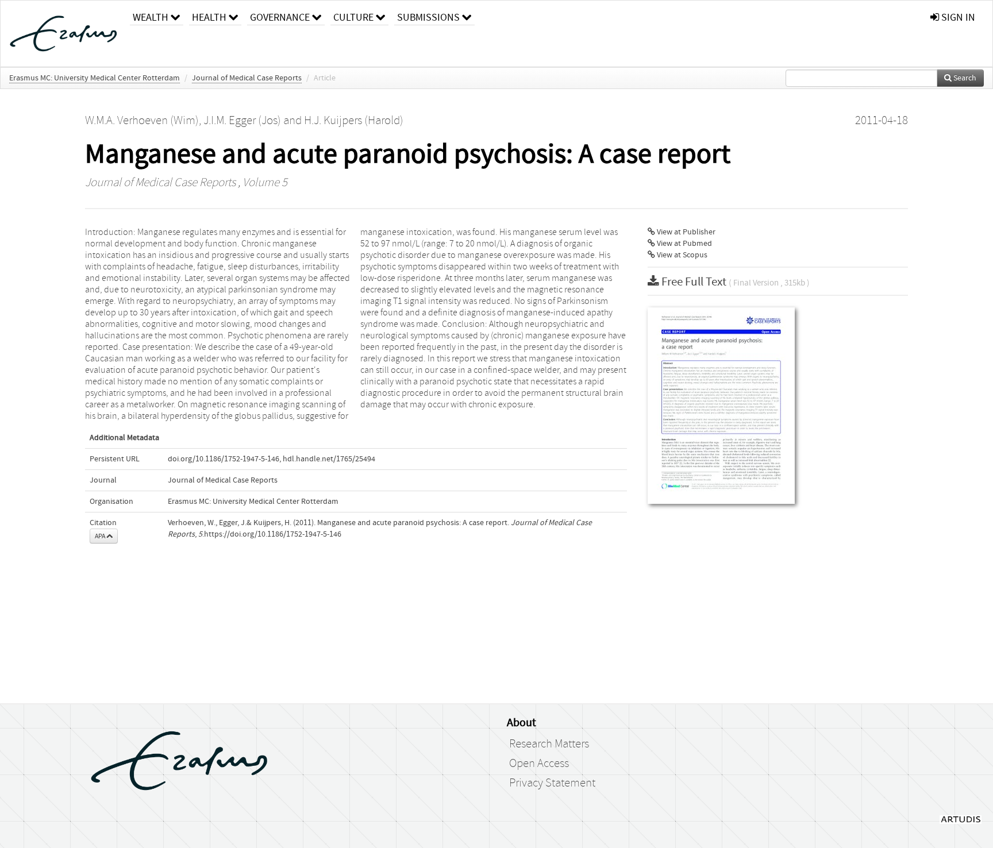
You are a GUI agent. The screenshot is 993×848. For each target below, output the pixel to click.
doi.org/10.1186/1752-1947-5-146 (223, 459)
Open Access (539, 763)
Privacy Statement (552, 783)
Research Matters (549, 744)
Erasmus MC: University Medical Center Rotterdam (94, 78)
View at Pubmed (683, 243)
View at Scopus (681, 255)
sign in (957, 17)
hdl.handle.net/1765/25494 (329, 459)
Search (964, 78)
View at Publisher (685, 232)
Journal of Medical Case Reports (247, 78)
